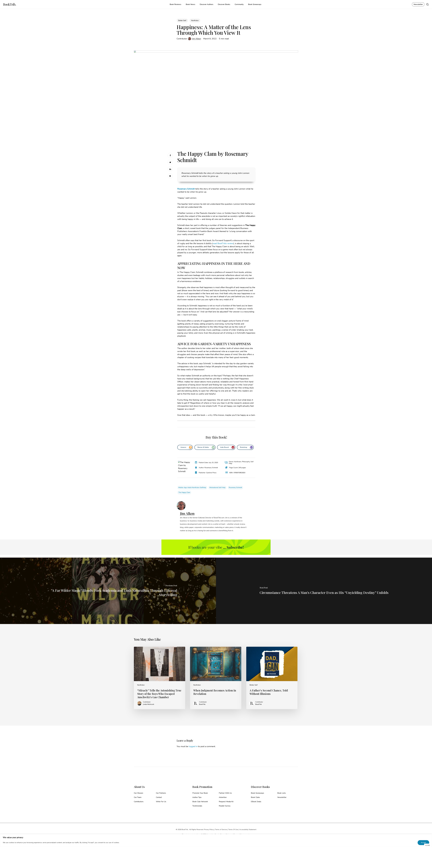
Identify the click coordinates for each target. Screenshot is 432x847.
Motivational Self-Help (217, 487)
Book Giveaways (257, 793)
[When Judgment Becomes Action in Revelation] (215, 678)
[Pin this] (170, 175)
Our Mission (138, 793)
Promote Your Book (200, 793)
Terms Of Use (233, 829)
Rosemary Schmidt (235, 487)
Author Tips (196, 797)
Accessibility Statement (247, 829)
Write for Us (161, 801)
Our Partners (161, 793)
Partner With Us (225, 793)
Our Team (137, 797)
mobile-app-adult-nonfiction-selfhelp (192, 487)
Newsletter (281, 797)
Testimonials (197, 806)
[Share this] (170, 155)
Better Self (182, 20)
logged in (193, 746)
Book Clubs (255, 797)
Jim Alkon (196, 38)
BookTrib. (9, 4)
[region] (216, 840)
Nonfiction (195, 20)
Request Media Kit (226, 801)
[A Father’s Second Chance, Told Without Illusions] (272, 678)
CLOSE (427, 845)
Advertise (223, 797)
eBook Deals (256, 801)
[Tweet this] (170, 162)
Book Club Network (200, 801)
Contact (159, 797)
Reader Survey (224, 806)
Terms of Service (221, 829)
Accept (423, 842)
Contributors (138, 801)
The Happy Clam (184, 492)
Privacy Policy (209, 829)
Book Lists (281, 793)
